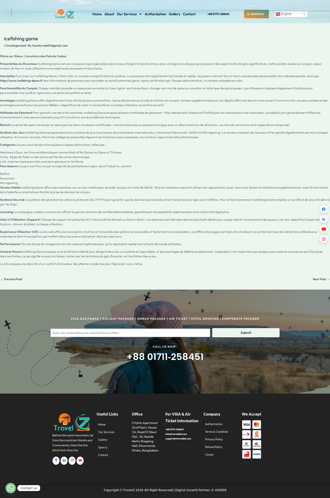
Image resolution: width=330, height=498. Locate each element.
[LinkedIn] (64, 461)
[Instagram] (72, 461)
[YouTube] (324, 229)
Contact (189, 14)
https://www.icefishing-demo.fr (21, 80)
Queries (257, 14)
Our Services (127, 14)
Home (97, 14)
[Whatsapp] (11, 488)
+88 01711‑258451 (218, 14)
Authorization (155, 14)
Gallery (174, 14)
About (109, 14)
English (285, 13)
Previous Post (11, 279)
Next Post (321, 279)
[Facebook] (56, 461)
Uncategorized (16, 45)
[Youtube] (80, 461)
